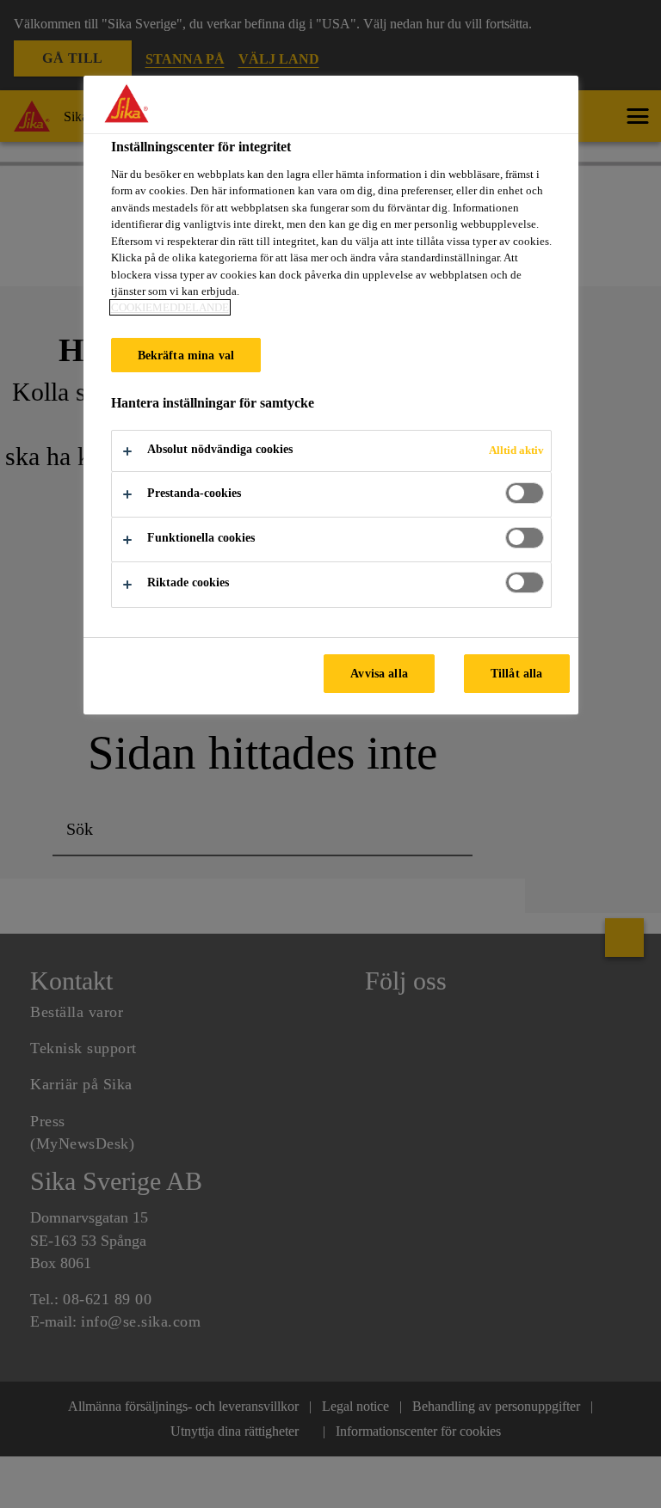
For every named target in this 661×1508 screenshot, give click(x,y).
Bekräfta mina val (186, 355)
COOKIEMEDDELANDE (170, 307)
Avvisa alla (379, 673)
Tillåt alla (517, 673)
